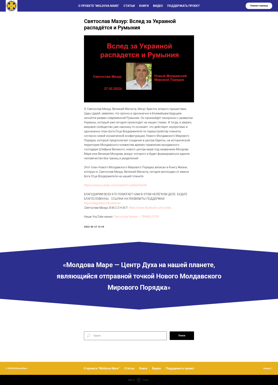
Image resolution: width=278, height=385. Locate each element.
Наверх (266, 368)
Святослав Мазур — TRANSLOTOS (136, 216)
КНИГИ (144, 6)
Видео (156, 368)
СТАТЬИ (129, 6)
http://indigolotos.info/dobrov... (103, 203)
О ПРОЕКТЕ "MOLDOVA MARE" (98, 6)
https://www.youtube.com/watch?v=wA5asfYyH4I (115, 185)
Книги (143, 368)
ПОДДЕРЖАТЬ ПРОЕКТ (183, 6)
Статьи (129, 368)
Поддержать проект (180, 368)
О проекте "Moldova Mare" (101, 368)
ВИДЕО (158, 6)
